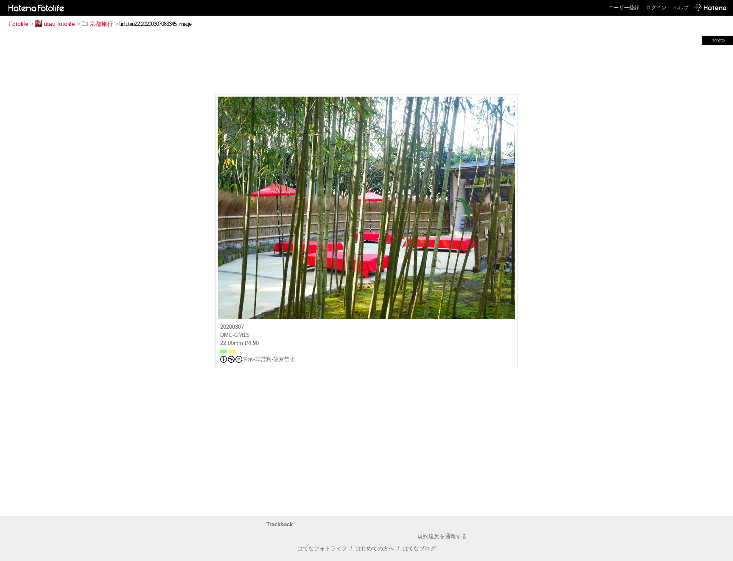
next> (718, 40)
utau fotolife (59, 23)
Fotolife (18, 23)
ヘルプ (680, 8)
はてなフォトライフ (322, 548)
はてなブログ (419, 548)
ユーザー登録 (624, 8)
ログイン (656, 8)
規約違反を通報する (442, 536)
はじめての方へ (374, 548)
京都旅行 (101, 23)
